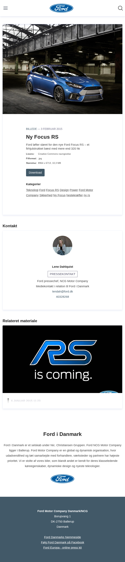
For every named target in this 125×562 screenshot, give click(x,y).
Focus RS (52, 190)
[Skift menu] (5, 8)
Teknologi (32, 190)
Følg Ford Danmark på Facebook (62, 542)
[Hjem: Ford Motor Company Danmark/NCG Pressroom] (61, 8)
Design (64, 190)
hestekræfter (74, 195)
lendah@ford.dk (62, 291)
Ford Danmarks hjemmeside (62, 537)
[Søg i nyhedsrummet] (120, 8)
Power (74, 190)
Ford (42, 190)
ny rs (87, 195)
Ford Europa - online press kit (62, 547)
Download (35, 172)
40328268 (62, 296)
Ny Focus (59, 195)
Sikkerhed (45, 195)
